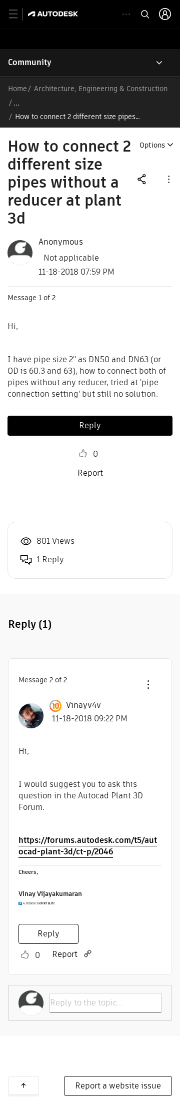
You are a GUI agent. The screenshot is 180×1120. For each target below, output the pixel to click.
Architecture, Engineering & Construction (101, 89)
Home (17, 89)
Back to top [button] (23, 1085)
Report (90, 473)
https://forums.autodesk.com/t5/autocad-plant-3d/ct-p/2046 (87, 845)
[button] (168, 179)
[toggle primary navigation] (18, 14)
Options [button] (152, 145)
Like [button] (83, 454)
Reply (90, 425)
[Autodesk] (54, 14)
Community (30, 62)
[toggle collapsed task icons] (126, 14)
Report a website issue (118, 1085)
